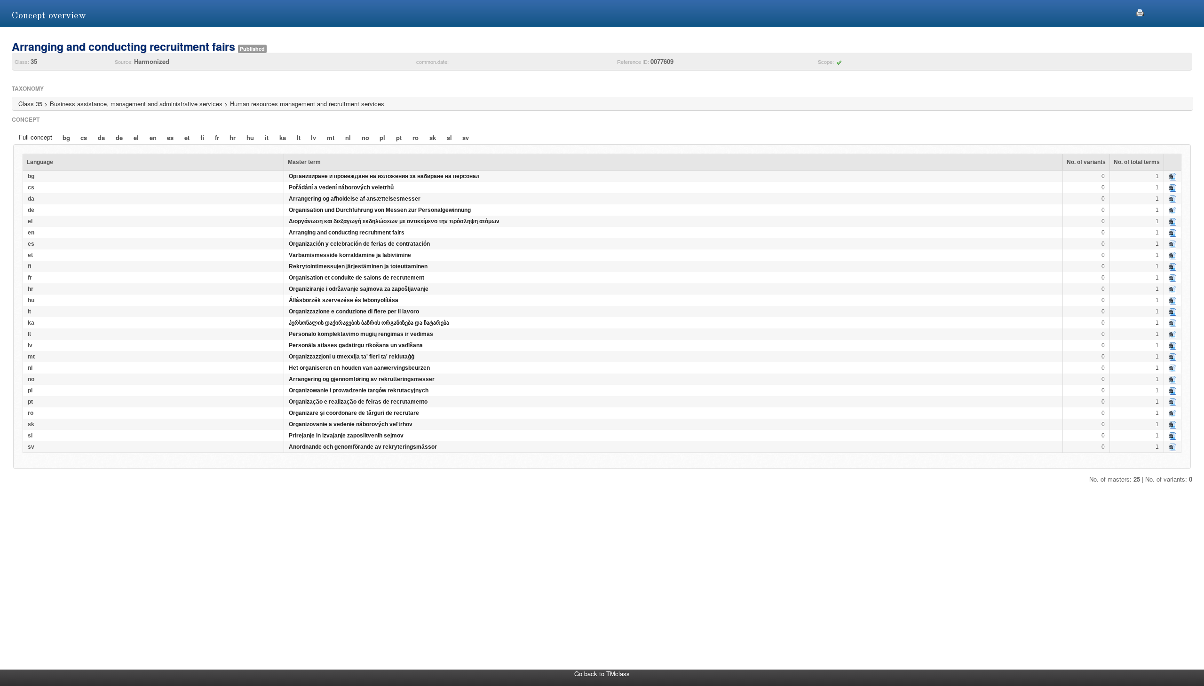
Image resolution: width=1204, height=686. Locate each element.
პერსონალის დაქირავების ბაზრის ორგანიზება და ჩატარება (369, 323)
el (136, 137)
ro (415, 137)
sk (432, 137)
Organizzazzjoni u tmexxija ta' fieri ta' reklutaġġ (351, 356)
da (101, 137)
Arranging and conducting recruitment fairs (346, 232)
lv (313, 137)
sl (449, 137)
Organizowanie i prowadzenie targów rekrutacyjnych (358, 390)
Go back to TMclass (602, 673)
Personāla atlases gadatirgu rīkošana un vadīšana (356, 345)
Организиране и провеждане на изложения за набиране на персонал (384, 176)
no (365, 137)
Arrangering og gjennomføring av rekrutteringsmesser (362, 379)
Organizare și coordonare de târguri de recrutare (354, 413)
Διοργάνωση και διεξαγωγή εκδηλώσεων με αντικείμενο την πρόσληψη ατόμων (394, 221)
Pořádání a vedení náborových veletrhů (341, 187)
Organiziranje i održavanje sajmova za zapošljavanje (358, 289)
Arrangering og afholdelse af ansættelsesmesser (354, 198)
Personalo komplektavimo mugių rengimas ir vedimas (361, 334)
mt (330, 137)
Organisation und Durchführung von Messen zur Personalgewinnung (380, 210)
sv (465, 137)
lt (299, 137)
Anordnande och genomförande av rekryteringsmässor (363, 447)
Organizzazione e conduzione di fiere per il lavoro (354, 311)
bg (66, 137)
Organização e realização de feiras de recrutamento (358, 401)
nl (348, 137)
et (187, 137)
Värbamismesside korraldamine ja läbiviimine (350, 255)
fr (217, 137)
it (267, 137)
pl (382, 137)
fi (202, 137)
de (119, 137)
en (153, 137)
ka (282, 137)
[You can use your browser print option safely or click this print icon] (1140, 11)
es (170, 137)
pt (399, 137)
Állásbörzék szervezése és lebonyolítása (343, 300)
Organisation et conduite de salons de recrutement (356, 277)
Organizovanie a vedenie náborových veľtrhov (350, 424)
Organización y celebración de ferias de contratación (359, 244)
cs (83, 137)
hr (233, 137)
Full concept (35, 137)
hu (250, 137)
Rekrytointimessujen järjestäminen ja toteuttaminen (358, 266)
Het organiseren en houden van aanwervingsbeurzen (359, 368)
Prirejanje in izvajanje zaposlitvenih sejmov (346, 435)
